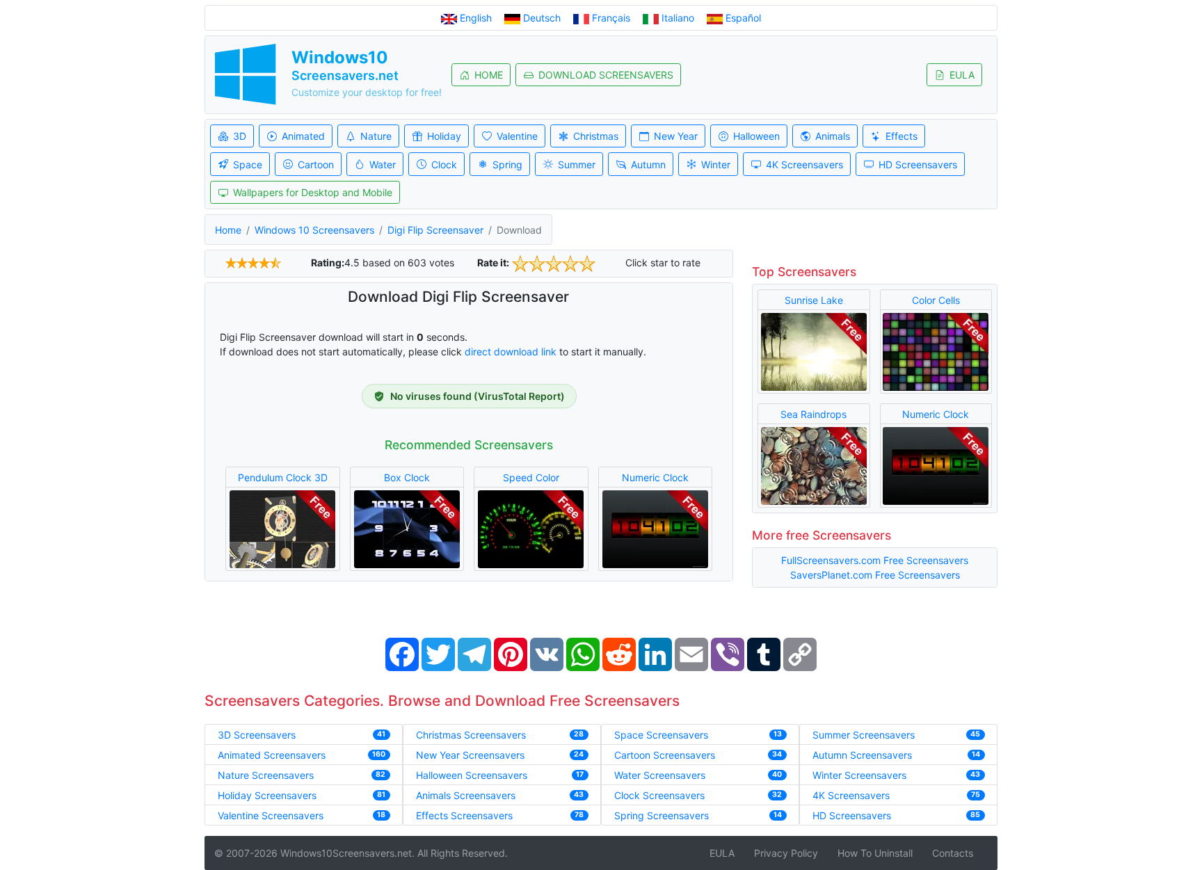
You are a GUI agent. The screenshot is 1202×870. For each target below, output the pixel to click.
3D (239, 136)
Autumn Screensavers (862, 755)
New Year (676, 136)
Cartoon (316, 164)
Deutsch (541, 18)
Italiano (678, 18)
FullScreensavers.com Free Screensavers (874, 560)
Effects (901, 136)
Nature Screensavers (266, 775)
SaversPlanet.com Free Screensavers (875, 575)
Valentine (517, 136)
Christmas (595, 136)
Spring (507, 164)
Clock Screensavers (659, 795)
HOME (488, 75)
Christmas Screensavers (471, 735)
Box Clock (407, 477)
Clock (444, 164)
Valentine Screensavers (270, 815)
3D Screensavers (257, 735)
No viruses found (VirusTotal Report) (477, 396)
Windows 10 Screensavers (314, 230)
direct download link (510, 351)
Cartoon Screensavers (664, 755)
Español (742, 18)
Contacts (952, 853)
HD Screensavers (918, 164)
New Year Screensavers (470, 755)
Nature (376, 136)
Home (228, 230)
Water (382, 164)
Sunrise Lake (814, 300)
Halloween (756, 136)
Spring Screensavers (661, 815)
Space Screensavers (661, 735)
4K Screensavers (804, 164)
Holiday (444, 136)
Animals (832, 136)
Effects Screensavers (464, 815)
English (476, 18)
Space (247, 164)
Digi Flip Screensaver (435, 230)
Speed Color (531, 477)
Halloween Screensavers (471, 775)
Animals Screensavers (465, 795)
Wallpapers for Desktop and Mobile (312, 192)
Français (611, 18)
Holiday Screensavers (267, 795)
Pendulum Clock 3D (283, 477)
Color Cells (936, 300)
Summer (576, 164)
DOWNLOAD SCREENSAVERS (605, 75)
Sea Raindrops (813, 414)
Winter (715, 164)
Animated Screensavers (272, 755)
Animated (303, 136)
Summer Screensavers (863, 735)
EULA (962, 75)
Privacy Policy (786, 853)
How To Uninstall (875, 853)
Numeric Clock (655, 477)
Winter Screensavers (859, 775)
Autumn (648, 164)
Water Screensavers (659, 775)
